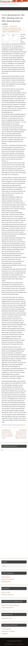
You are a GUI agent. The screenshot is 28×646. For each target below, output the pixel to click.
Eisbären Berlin (6, 30)
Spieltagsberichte (12, 31)
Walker (6, 26)
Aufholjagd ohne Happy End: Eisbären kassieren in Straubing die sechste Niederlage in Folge (7, 434)
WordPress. (20, 644)
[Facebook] (24, 1)
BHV (15, 28)
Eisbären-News (14, 30)
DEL (17, 28)
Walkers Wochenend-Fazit (8, 579)
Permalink (22, 425)
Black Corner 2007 (6, 592)
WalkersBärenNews (6, 581)
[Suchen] (24, 566)
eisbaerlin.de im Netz (7, 618)
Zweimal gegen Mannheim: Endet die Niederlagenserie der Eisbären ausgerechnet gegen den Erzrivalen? (20, 434)
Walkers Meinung (6, 577)
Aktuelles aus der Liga (8, 28)
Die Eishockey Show (6, 629)
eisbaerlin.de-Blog (11, 2)
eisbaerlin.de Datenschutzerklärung (10, 605)
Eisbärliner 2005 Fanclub (8, 594)
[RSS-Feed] (14, 1)
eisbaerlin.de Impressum (8, 607)
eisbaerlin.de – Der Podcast (8, 631)
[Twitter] (18, 1)
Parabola (14, 644)
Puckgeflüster (5, 633)
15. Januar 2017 (13, 26)
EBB (20, 28)
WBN (18, 31)
